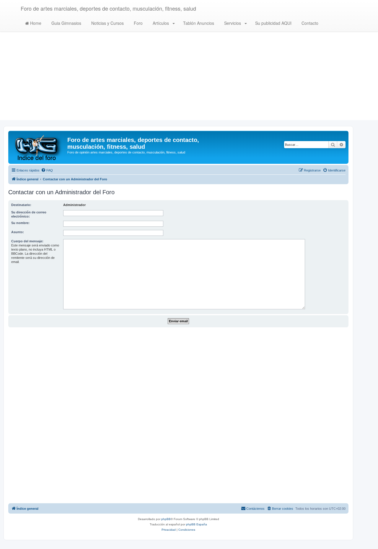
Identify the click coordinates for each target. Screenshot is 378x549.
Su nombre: (20, 223)
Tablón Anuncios (198, 23)
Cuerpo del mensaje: (27, 241)
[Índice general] (38, 147)
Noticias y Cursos (107, 23)
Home (35, 23)
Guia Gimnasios (65, 23)
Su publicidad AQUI (272, 23)
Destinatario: (21, 205)
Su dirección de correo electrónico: (28, 214)
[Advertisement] (189, 78)
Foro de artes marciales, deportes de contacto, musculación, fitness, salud (108, 8)
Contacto (309, 23)
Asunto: (17, 232)
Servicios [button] (232, 23)
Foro (138, 23)
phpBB (166, 519)
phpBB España (196, 524)
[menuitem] (47, 170)
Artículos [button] (160, 23)
